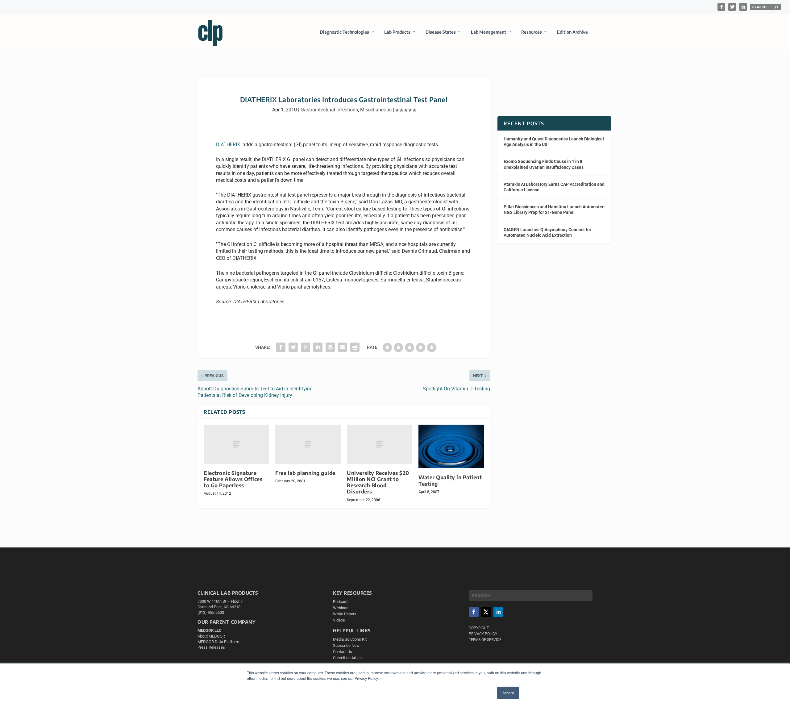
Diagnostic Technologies (344, 32)
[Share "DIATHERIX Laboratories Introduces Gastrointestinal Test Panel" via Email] (342, 347)
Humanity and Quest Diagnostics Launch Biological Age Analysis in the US (554, 141)
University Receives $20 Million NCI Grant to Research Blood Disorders (378, 482)
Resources (531, 32)
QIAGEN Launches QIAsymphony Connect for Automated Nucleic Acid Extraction (547, 232)
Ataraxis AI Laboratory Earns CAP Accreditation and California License (554, 187)
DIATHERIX (228, 145)
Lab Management (488, 32)
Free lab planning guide (305, 473)
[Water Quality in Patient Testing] (451, 446)
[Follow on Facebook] (474, 612)
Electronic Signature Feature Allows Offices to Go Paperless (233, 479)
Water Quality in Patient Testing (450, 480)
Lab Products (397, 32)
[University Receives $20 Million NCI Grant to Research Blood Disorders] (379, 444)
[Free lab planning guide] (308, 444)
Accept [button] (508, 692)
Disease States (441, 32)
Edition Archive (572, 32)
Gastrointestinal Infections (329, 110)
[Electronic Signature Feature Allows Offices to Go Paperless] (236, 444)
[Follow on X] (486, 612)
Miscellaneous (376, 110)
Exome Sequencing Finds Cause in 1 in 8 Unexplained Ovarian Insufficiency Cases (544, 164)
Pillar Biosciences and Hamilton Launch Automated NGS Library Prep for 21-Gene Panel (554, 209)
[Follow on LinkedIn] (498, 612)
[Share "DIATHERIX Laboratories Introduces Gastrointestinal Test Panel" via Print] (355, 347)
